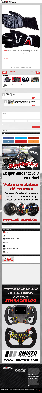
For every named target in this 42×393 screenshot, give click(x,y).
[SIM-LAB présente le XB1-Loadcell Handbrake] (4, 242)
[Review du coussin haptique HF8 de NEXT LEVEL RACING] (4, 236)
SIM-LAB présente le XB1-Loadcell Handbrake (10, 241)
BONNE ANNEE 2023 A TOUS (8, 251)
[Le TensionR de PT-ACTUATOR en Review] (4, 246)
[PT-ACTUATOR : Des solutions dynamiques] (16, 79)
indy (32, 374)
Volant (38, 383)
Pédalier (29, 378)
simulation (29, 383)
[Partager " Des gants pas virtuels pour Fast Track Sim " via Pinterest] (18, 67)
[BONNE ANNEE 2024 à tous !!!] (4, 232)
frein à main (30, 372)
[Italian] (6, 134)
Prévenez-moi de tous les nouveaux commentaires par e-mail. (10, 123)
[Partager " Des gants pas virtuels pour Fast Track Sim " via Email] (19, 67)
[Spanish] (7, 134)
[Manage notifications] (39, 391)
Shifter (32, 378)
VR (28, 385)
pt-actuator (37, 376)
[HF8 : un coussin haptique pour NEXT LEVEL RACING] (4, 249)
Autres (20, 8)
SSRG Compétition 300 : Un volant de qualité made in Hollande (6, 84)
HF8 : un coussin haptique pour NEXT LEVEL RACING (11, 248)
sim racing (36, 380)
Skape (14, 8)
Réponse (33, 98)
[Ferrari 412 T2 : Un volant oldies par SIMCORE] (25, 79)
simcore (29, 380)
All (18, 8)
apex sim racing (30, 369)
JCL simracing (35, 374)
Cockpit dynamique (36, 369)
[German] (5, 134)
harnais (29, 374)
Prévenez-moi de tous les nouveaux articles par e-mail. (9, 124)
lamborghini (30, 376)
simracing (33, 380)
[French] (4, 134)
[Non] (40, 390)
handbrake (36, 372)
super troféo (34, 383)
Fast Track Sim (23, 8)
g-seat (33, 372)
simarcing (36, 378)
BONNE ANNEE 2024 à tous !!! (8, 231)
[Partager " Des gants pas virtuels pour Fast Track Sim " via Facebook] (14, 67)
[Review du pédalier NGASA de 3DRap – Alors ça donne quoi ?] (4, 239)
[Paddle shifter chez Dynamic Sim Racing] (35, 79)
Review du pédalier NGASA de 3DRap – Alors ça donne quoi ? (12, 238)
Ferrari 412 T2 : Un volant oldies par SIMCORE (25, 84)
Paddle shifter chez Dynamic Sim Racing (35, 83)
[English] (2, 134)
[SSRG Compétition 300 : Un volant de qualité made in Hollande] (7, 79)
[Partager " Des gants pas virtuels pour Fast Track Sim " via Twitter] (16, 67)
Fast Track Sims (6, 60)
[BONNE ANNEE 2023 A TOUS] (4, 252)
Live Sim (34, 376)
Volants (26, 8)
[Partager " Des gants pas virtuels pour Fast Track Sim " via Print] (21, 67)
